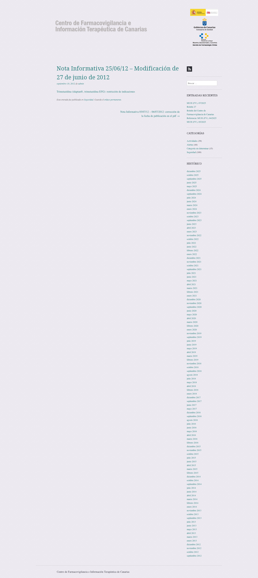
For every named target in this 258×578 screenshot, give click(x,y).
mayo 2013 (192, 529)
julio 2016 (191, 423)
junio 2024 (191, 201)
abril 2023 (191, 227)
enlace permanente (112, 99)
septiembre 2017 (194, 401)
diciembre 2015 (194, 446)
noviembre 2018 (194, 363)
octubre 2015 (193, 453)
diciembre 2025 (194, 171)
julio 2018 (191, 378)
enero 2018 (192, 393)
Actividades (192, 140)
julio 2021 (191, 272)
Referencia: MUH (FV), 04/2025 (201, 117)
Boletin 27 (191, 106)
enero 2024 (192, 208)
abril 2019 (191, 352)
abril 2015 (191, 465)
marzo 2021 (192, 287)
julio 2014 (191, 487)
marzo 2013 (192, 536)
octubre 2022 (193, 238)
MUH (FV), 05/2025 (196, 121)
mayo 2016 (192, 431)
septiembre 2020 (194, 306)
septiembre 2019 (194, 336)
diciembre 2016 (194, 412)
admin (81, 83)
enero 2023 (192, 231)
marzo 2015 (192, 468)
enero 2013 (192, 540)
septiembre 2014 (194, 483)
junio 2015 (191, 461)
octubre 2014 (193, 480)
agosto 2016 (192, 419)
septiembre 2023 (194, 220)
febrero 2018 (192, 389)
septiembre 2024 (194, 193)
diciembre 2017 (194, 397)
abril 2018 (191, 385)
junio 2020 (191, 310)
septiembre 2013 (194, 517)
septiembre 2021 (194, 269)
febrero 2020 (192, 325)
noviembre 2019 (194, 333)
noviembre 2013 (194, 510)
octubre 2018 (193, 367)
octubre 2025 (193, 174)
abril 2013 (191, 532)
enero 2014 (192, 506)
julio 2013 (191, 521)
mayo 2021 (192, 280)
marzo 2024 (192, 205)
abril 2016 (191, 434)
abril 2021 (191, 284)
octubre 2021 (193, 265)
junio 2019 (191, 344)
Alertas (190, 144)
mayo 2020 (192, 314)
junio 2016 (191, 427)
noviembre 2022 (194, 235)
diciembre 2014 (194, 476)
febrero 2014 (192, 502)
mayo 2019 (192, 348)
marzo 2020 (192, 321)
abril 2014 (191, 495)
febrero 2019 (192, 359)
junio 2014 (191, 491)
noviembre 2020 (194, 303)
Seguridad (88, 99)
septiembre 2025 (194, 178)
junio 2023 (191, 223)
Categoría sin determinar (198, 148)
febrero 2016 (192, 442)
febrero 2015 (192, 472)
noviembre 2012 (194, 548)
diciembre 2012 (194, 544)
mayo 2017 (192, 408)
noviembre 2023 (194, 212)
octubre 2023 (193, 216)
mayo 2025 (192, 186)
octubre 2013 (193, 514)
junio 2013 (191, 525)
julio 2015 (191, 457)
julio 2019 (191, 340)
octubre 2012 (193, 551)
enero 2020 (192, 329)
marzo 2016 (192, 438)
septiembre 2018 (194, 370)
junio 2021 (191, 276)
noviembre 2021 (194, 261)
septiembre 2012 (194, 555)
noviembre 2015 (194, 450)
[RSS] (189, 69)
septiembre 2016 (194, 416)
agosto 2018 (192, 374)
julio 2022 (191, 242)
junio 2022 (191, 246)
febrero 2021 (192, 291)
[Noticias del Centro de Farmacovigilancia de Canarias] (129, 27)
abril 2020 (191, 318)
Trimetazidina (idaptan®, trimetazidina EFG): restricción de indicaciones (96, 91)
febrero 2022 (192, 250)
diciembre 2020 (194, 299)
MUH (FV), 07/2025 (196, 102)
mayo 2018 (192, 382)
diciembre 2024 (194, 189)
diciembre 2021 (194, 257)
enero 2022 (192, 254)
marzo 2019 (192, 355)
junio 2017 (191, 404)
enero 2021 (192, 295)
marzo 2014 (192, 499)
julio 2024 (191, 197)
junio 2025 (191, 182)
